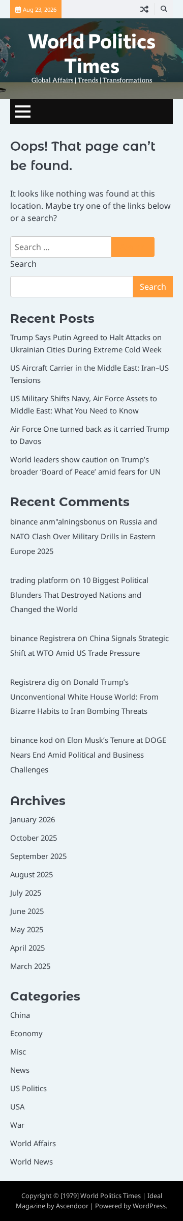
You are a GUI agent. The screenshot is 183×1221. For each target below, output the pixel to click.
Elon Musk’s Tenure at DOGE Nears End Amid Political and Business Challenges (88, 754)
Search (23, 263)
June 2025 (27, 911)
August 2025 (31, 874)
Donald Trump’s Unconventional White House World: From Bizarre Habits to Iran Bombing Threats (84, 696)
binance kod (31, 740)
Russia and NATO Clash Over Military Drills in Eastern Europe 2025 (83, 536)
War (17, 1125)
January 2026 (32, 819)
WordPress (149, 1205)
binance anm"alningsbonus (57, 521)
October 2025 (33, 837)
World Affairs (33, 1143)
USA (17, 1106)
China (20, 1015)
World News (31, 1161)
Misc (18, 1051)
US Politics (28, 1088)
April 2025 (27, 947)
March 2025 (30, 966)
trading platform (39, 580)
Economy (26, 1033)
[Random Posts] (144, 9)
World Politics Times (92, 52)
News (19, 1070)
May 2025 (26, 929)
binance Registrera (42, 638)
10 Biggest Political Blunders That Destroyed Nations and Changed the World (79, 595)
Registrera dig (34, 682)
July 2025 (25, 892)
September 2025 (38, 856)
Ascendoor (72, 1205)
